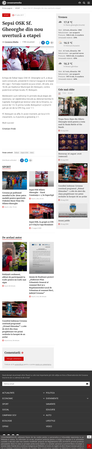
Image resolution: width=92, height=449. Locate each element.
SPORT (17, 8)
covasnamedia (14, 2)
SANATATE (50, 404)
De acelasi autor (12, 237)
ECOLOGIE (7, 420)
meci (32, 152)
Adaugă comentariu (14, 359)
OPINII (5, 426)
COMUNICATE (64, 215)
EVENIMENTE (52, 398)
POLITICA (50, 392)
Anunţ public (64, 220)
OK (89, 437)
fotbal (16, 152)
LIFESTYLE (50, 420)
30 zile (70, 93)
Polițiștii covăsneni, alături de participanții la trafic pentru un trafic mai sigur (14, 278)
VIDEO (49, 426)
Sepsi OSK (24, 152)
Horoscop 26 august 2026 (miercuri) (70, 155)
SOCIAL (5, 409)
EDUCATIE (50, 409)
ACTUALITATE (63, 113)
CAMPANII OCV (9, 415)
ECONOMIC (7, 398)
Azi (59, 93)
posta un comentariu (43, 364)
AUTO (48, 415)
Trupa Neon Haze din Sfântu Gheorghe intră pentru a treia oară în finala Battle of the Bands (71, 123)
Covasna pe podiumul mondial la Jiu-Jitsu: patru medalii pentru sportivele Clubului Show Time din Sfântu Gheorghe (14, 198)
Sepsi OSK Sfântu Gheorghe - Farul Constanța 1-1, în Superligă (41, 192)
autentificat (19, 364)
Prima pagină (7, 8)
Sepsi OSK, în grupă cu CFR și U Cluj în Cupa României (41, 223)
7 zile (64, 93)
